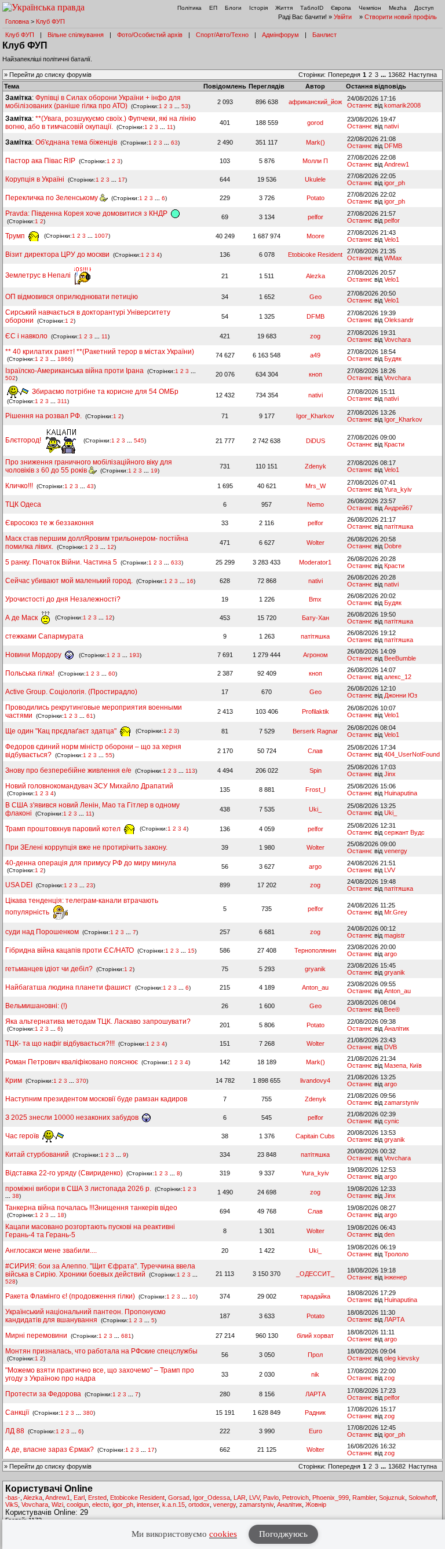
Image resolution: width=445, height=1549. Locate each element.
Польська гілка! (29, 673)
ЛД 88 (14, 1431)
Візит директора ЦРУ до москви (57, 254)
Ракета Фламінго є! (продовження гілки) (70, 1296)
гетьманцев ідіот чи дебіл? (49, 969)
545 (139, 440)
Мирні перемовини (36, 1336)
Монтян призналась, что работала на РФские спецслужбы (101, 1351)
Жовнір (315, 1504)
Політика (189, 8)
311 (62, 401)
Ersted (97, 1497)
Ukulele (315, 179)
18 (60, 1215)
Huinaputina (400, 793)
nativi (391, 126)
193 (134, 655)
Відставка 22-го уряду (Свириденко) (64, 1173)
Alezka (315, 275)
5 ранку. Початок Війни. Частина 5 (61, 562)
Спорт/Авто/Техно (222, 34)
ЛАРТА (394, 1319)
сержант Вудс (404, 832)
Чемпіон (370, 8)
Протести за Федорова (43, 1394)
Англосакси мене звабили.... (51, 1250)
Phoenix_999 (330, 1497)
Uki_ (315, 809)
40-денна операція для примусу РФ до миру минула (90, 863)
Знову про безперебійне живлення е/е (69, 770)
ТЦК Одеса (23, 504)
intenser (148, 1504)
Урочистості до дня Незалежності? (63, 599)
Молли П (315, 160)
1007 (101, 236)
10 (192, 1296)
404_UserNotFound (412, 754)
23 (89, 885)
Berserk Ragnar (315, 731)
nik (315, 1374)
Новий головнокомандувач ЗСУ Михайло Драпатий (89, 786)
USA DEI (18, 885)
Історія (258, 8)
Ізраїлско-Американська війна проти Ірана (74, 371)
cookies (223, 1534)
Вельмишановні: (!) (36, 1006)
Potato (315, 197)
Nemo (315, 504)
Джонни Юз (400, 695)
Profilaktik (315, 711)
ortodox (199, 1504)
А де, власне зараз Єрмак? (49, 1449)
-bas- (12, 1497)
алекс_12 (397, 676)
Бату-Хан (315, 617)
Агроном (315, 654)
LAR (240, 1497)
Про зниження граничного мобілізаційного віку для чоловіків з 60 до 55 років (88, 466)
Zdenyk (315, 466)
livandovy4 (315, 1080)
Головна (17, 21)
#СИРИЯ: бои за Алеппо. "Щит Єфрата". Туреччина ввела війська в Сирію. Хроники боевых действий (100, 1270)
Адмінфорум (280, 34)
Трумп (16, 236)
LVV (389, 869)
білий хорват (315, 1335)
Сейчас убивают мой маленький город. (69, 581)
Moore (315, 236)
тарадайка (315, 1296)
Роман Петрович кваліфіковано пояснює (71, 1062)
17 (121, 179)
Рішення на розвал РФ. (43, 416)
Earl (79, 1497)
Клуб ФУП (50, 21)
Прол (315, 1354)
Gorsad (178, 1497)
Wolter (315, 542)
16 (190, 581)
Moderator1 (315, 562)
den (389, 1234)
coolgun (78, 1504)
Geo (315, 296)
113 (190, 771)
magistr (394, 935)
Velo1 (391, 239)
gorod (315, 122)
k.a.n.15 (173, 1504)
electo (100, 1504)
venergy (395, 850)
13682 (397, 74)
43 (90, 486)
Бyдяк (393, 358)
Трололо (396, 1254)
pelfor (315, 216)
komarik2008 (402, 105)
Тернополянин (315, 950)
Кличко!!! (19, 486)
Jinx (390, 773)
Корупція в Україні (35, 179)
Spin (315, 770)
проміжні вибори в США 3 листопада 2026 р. (78, 1189)
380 (88, 1413)
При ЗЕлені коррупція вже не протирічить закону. (86, 847)
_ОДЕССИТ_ (315, 1273)
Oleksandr (399, 319)
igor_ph (394, 182)
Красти (394, 444)
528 (10, 1281)
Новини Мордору (34, 655)
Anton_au (315, 987)
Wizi (57, 1504)
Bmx (315, 599)
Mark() (315, 142)
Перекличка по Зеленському (52, 198)
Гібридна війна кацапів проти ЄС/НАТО (70, 950)
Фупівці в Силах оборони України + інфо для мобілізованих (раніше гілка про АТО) (93, 102)
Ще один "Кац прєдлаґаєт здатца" (61, 731)
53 (184, 106)
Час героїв (23, 1136)
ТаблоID (311, 8)
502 (10, 378)
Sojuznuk (392, 1497)
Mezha (398, 8)
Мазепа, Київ (403, 1065)
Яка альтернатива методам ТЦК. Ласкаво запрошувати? (98, 1021)
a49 (315, 355)
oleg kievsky (402, 1358)
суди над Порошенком (42, 932)
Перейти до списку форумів (50, 74)
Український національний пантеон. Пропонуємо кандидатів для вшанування (85, 1316)
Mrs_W (315, 485)
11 (170, 127)
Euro (315, 1431)
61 (89, 716)
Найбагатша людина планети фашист (68, 987)
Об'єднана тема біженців (76, 142)
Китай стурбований (37, 1154)
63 (174, 142)
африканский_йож (315, 101)
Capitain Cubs (315, 1136)
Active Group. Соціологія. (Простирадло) (71, 692)
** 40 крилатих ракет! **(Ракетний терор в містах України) (99, 352)
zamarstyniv (401, 1102)
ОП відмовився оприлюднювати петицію (71, 297)
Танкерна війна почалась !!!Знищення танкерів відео (91, 1208)
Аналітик (396, 1028)
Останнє (360, 105)
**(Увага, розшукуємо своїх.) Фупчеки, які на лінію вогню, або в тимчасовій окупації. (100, 123)
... (384, 74)
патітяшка (398, 526)
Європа (341, 8)
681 (126, 1336)
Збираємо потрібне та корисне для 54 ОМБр (104, 392)
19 (154, 470)
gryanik (315, 968)
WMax (393, 258)
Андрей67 (398, 507)
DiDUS (315, 440)
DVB (390, 1046)
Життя (284, 8)
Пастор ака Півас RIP (40, 161)
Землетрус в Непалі (38, 275)
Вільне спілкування (76, 34)
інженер (395, 1277)
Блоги (233, 8)
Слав (315, 750)
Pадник (315, 1412)
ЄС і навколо (26, 336)
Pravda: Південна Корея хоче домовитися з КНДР (87, 213)
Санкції (17, 1412)
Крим (13, 1080)
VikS (11, 1504)
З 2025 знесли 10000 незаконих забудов (72, 1117)
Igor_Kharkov (315, 415)
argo (315, 866)
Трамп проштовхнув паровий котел (63, 829)
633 (176, 562)
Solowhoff (422, 1497)
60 (111, 673)
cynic (391, 1121)
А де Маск (22, 618)
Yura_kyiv (398, 489)
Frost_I (315, 789)
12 (110, 547)
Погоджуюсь (283, 1534)
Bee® (392, 1009)
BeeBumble (400, 658)
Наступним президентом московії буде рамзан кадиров (96, 1099)
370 (81, 1081)
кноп (315, 374)
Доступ (423, 8)
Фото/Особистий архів (150, 34)
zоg (315, 336)
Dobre (393, 546)
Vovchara (397, 339)
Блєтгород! (24, 440)
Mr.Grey (395, 912)
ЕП (213, 8)
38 (15, 1196)
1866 (64, 359)
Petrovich (295, 1497)
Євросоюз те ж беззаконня (49, 523)
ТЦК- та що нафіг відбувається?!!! (60, 1043)
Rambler (363, 1497)
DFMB (393, 145)
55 (108, 755)
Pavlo (271, 1497)
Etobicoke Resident (315, 254)
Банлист (324, 34)
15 (191, 950)
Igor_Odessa (211, 1497)
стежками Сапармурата (44, 636)
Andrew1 (396, 164)
